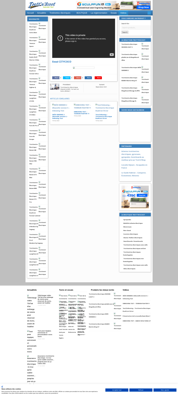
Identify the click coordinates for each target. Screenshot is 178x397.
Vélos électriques (129, 269)
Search (125, 32)
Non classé (127, 230)
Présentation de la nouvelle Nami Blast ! (136, 316)
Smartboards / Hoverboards (133, 241)
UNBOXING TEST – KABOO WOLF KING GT (137, 321)
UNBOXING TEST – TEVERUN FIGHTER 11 (81, 113)
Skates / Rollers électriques (132, 238)
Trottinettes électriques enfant (134, 248)
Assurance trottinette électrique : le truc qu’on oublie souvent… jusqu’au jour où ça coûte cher (46, 359)
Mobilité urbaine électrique (133, 223)
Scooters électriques (130, 234)
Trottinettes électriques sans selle (135, 265)
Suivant (101, 84)
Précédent (66, 84)
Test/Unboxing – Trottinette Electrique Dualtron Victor (103, 116)
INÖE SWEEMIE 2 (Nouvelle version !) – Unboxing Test (60, 116)
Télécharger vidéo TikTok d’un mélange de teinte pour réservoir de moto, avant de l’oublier (45, 299)
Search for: (125, 23)
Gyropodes (127, 220)
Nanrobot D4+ (101, 87)
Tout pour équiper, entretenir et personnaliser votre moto (45, 333)
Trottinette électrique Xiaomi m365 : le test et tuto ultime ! (69, 89)
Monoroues (127, 227)
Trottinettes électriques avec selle (135, 245)
